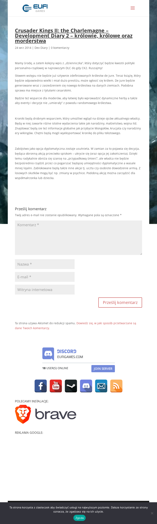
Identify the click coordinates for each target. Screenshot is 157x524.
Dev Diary (41, 48)
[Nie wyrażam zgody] (152, 513)
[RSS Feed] (116, 386)
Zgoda (79, 517)
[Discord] (86, 386)
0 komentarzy (60, 48)
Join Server (103, 368)
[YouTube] (55, 386)
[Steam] (70, 386)
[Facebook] (40, 386)
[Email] (101, 386)
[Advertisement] (45, 461)
